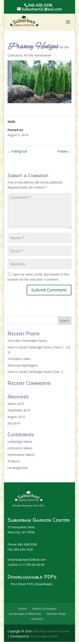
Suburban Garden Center (51, 631)
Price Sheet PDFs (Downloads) (31, 584)
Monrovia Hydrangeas (23, 365)
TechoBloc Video (19, 359)
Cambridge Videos (20, 442)
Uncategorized (17, 468)
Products (14, 461)
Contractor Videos (20, 448)
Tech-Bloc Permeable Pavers (27, 341)
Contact (37, 619)
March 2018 (16, 404)
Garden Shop (56, 614)
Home (22, 609)
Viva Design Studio (44, 636)
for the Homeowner (37, 55)
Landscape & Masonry (25, 614)
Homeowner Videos (21, 455)
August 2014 (16, 417)
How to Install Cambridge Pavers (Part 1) (35, 372)
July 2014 (14, 423)
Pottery (64, 151)
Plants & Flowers (44, 609)
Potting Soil (17, 151)
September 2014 (19, 410)
